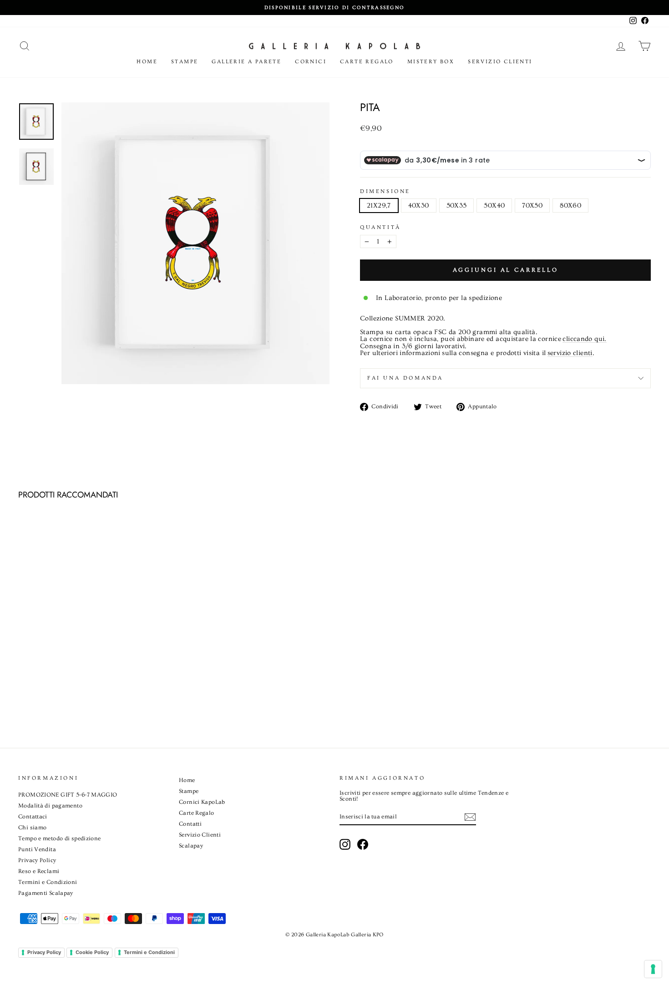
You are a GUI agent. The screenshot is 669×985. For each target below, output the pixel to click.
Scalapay (191, 846)
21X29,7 (379, 205)
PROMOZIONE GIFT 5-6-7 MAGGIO (67, 795)
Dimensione (385, 191)
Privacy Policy (37, 860)
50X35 (456, 205)
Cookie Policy (92, 952)
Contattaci (32, 816)
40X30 (418, 205)
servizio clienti (570, 353)
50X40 (494, 205)
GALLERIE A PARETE (246, 62)
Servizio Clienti (500, 62)
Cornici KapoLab (202, 802)
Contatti (190, 824)
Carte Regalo (367, 62)
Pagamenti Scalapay (45, 893)
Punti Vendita (37, 849)
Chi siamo (32, 827)
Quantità (380, 227)
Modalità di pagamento (50, 805)
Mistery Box (430, 62)
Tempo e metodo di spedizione (59, 838)
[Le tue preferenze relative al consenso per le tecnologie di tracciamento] (653, 969)
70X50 (532, 205)
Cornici (310, 62)
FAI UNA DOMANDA (405, 378)
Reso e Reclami (38, 871)
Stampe (184, 62)
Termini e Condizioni (47, 882)
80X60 (570, 205)
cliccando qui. (584, 339)
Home (147, 62)
